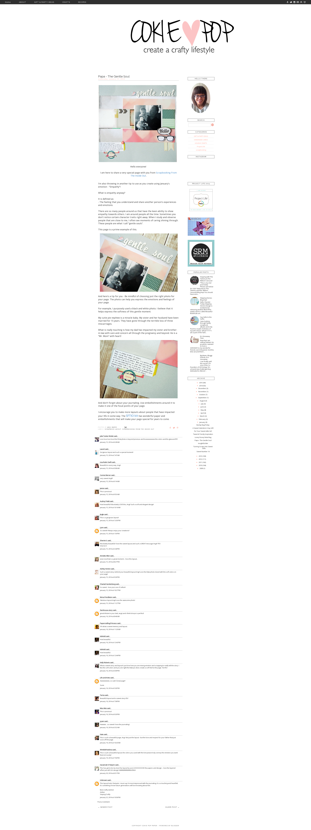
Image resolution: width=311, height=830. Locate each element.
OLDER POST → (172, 807)
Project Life (201, 146)
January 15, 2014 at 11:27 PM (110, 603)
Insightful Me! (203, 443)
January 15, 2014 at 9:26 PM (110, 577)
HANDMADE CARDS (201, 140)
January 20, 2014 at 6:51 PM (110, 773)
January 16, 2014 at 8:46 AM (110, 616)
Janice (102, 488)
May (202, 410)
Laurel (102, 449)
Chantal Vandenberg (107, 584)
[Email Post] (125, 427)
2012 (200, 459)
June (202, 407)
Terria (102, 695)
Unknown (103, 780)
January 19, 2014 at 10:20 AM (110, 743)
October (202, 394)
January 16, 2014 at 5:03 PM (110, 688)
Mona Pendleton (106, 597)
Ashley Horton (105, 569)
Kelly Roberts (105, 662)
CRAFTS (66, 2)
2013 (200, 456)
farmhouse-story (106, 610)
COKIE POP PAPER (150, 825)
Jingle (102, 514)
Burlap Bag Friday (203, 425)
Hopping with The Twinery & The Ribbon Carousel (206, 279)
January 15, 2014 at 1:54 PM (110, 533)
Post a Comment (104, 802)
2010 (200, 465)
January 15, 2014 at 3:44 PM (110, 549)
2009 (201, 468)
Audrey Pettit (104, 501)
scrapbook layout (113, 429)
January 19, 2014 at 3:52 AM (110, 727)
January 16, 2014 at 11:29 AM (110, 629)
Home (8, 2)
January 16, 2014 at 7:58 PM (110, 701)
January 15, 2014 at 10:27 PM (110, 590)
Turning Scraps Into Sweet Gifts (203, 447)
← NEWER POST (105, 807)
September (202, 397)
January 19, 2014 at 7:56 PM (110, 758)
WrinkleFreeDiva (106, 750)
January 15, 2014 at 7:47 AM (110, 455)
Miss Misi (103, 708)
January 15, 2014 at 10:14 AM (110, 507)
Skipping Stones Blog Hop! (206, 299)
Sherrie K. (103, 540)
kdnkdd (103, 636)
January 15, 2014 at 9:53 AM (110, 494)
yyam (102, 721)
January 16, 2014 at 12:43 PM (110, 642)
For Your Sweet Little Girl (203, 431)
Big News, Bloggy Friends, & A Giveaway (206, 357)
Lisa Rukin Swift (105, 462)
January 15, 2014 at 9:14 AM (110, 481)
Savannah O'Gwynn (107, 765)
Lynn (102, 527)
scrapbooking (201, 150)
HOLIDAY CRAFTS (201, 143)
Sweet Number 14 (203, 451)
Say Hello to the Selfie (206, 318)
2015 (201, 383)
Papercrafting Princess (108, 623)
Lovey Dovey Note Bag (203, 437)
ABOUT (22, 2)
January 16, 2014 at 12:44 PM (110, 655)
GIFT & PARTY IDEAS (44, 2)
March (202, 416)
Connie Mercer (105, 475)
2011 (200, 462)
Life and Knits (105, 678)
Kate (101, 734)
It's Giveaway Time (205, 337)
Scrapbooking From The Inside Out (138, 429)
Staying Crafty (105, 794)
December (202, 388)
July (202, 404)
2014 (201, 386)
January (202, 422)
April (202, 413)
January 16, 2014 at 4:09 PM (110, 671)
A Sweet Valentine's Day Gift (203, 428)
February (202, 419)
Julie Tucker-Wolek (106, 436)
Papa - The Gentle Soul (203, 440)
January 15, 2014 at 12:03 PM (110, 520)
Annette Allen (105, 556)
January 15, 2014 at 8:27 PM (110, 562)
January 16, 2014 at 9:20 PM (110, 714)
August (202, 401)
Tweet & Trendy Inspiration (203, 434)
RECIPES (82, 2)
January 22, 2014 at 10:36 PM (110, 797)
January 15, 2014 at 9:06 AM (110, 468)
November (202, 391)
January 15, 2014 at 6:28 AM (110, 442)
